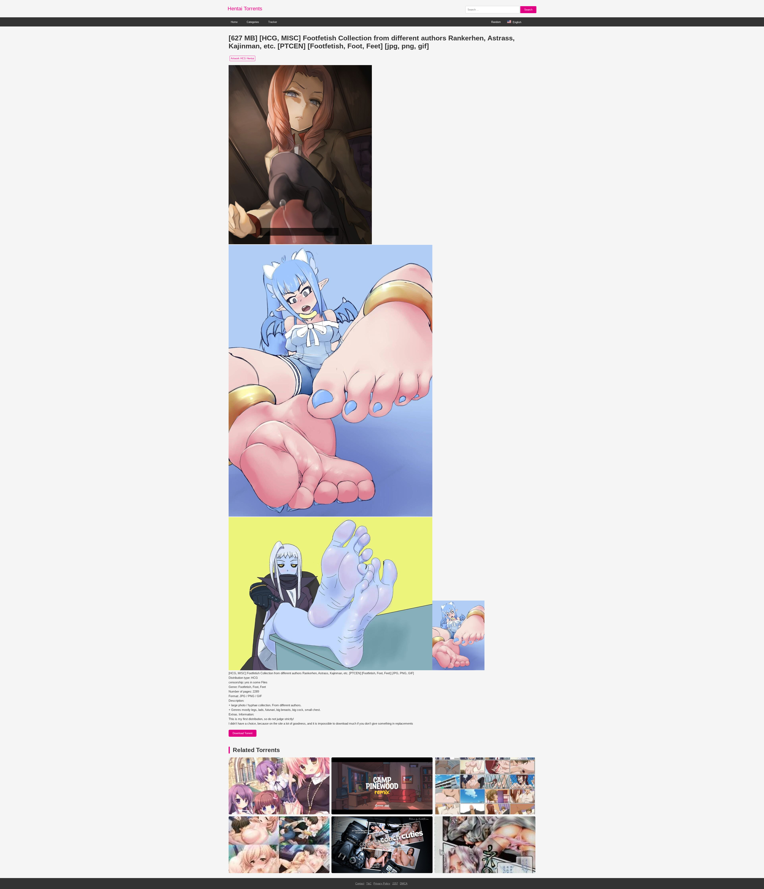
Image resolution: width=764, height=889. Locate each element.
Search (528, 9)
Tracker (272, 22)
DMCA (403, 883)
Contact (359, 883)
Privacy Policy (381, 883)
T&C (368, 883)
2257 (395, 883)
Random (496, 22)
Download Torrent (242, 733)
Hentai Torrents (245, 8)
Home (234, 22)
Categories (253, 22)
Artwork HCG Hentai (242, 58)
